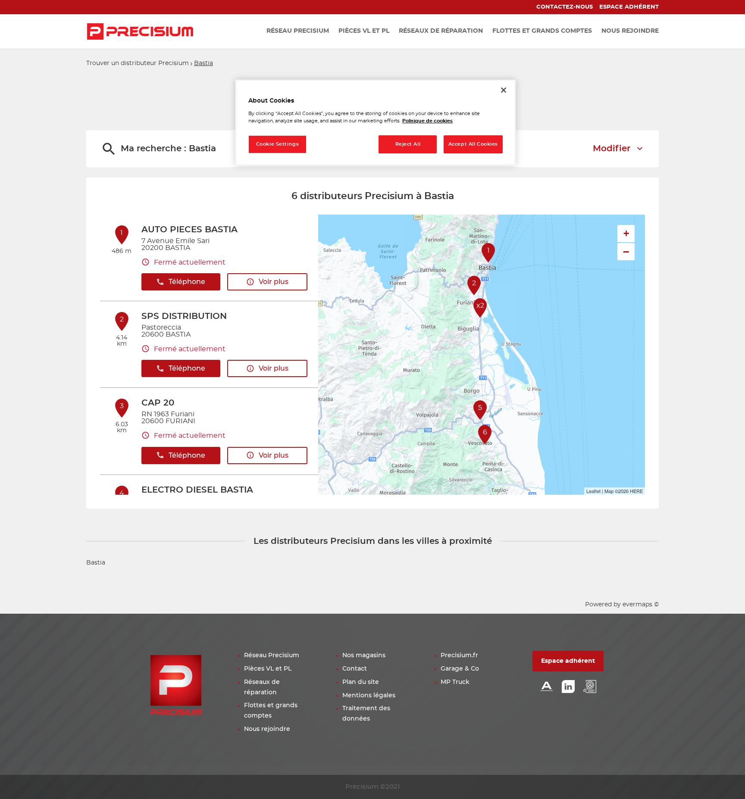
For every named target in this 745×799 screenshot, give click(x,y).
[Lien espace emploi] (589, 687)
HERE (636, 490)
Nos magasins (363, 655)
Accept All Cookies (473, 144)
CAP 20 (157, 403)
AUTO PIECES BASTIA (189, 229)
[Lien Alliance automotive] (546, 687)
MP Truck (455, 682)
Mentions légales (368, 696)
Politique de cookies (427, 121)
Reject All (408, 144)
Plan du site (360, 682)
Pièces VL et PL (267, 669)
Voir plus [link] (273, 281)
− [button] (626, 252)
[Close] (503, 90)
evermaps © (641, 605)
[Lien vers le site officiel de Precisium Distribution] (140, 31)
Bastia (95, 563)
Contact (354, 669)
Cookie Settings (277, 144)
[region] (375, 122)
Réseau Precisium (271, 655)
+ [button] (626, 233)
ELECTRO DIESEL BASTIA (197, 490)
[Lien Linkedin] (568, 687)
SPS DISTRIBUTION (184, 316)
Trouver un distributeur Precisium (137, 63)
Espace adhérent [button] (568, 661)
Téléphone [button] (187, 281)
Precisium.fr (459, 655)
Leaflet (593, 490)
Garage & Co (460, 669)
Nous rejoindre (267, 729)
